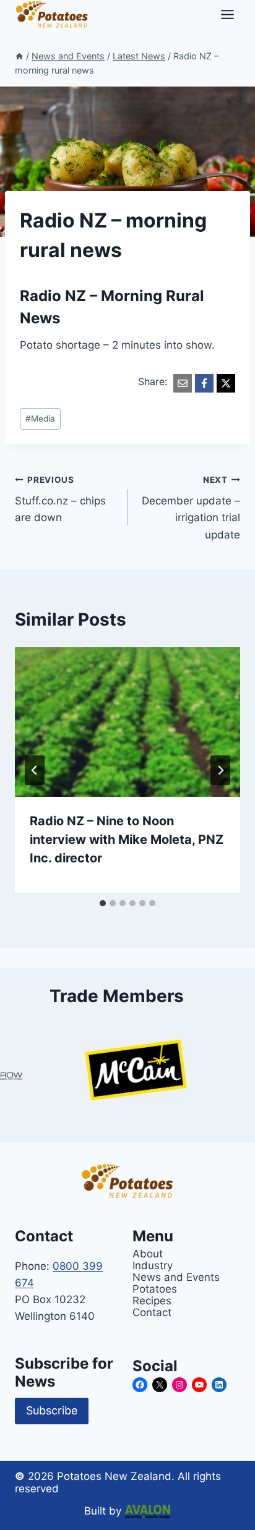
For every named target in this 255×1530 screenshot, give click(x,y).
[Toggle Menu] (227, 14)
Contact (151, 1312)
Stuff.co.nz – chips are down (60, 499)
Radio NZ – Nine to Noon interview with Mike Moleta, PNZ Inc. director (126, 839)
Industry (152, 1265)
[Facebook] (204, 383)
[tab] (103, 903)
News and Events (176, 1277)
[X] (226, 383)
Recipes (151, 1300)
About (147, 1253)
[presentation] (127, 722)
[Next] (220, 770)
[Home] (19, 56)
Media (40, 418)
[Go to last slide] (35, 770)
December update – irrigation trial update (191, 508)
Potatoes (154, 1288)
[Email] (182, 383)
